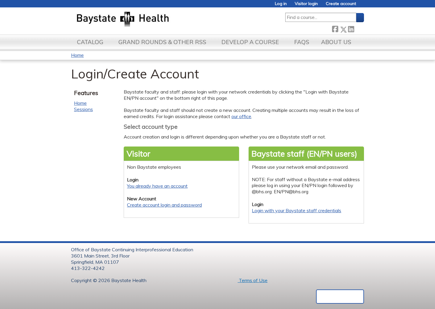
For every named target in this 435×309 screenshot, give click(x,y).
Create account (341, 3)
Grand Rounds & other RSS (162, 42)
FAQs (301, 42)
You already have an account (157, 186)
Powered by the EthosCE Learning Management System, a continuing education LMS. (340, 296)
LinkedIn (351, 28)
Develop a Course (250, 42)
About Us (336, 42)
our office (241, 116)
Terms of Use (253, 280)
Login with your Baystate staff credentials (296, 210)
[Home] (150, 19)
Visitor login (306, 3)
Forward (359, 28)
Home (77, 55)
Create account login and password (164, 205)
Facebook (335, 28)
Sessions (83, 109)
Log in (281, 3)
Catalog (90, 42)
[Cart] (362, 5)
